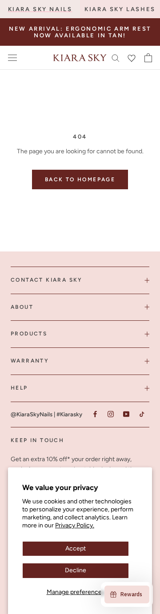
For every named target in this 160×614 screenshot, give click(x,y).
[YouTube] (126, 414)
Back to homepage (80, 179)
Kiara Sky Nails (40, 9)
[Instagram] (110, 414)
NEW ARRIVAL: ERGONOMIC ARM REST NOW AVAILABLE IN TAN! (80, 32)
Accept (75, 548)
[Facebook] (94, 414)
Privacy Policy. (74, 525)
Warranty (30, 361)
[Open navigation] (12, 58)
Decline (75, 570)
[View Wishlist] (132, 57)
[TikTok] (141, 414)
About (22, 307)
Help (19, 388)
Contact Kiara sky (47, 280)
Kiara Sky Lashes (120, 9)
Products (29, 334)
